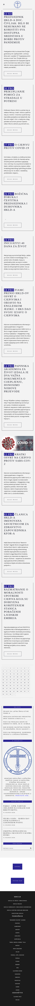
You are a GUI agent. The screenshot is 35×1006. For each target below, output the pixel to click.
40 (3, 682)
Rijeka (17, 961)
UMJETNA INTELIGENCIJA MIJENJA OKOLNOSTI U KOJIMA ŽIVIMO (17, 833)
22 (24, 674)
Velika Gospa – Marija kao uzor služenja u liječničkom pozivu (16, 821)
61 (21, 688)
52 (17, 685)
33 (6, 679)
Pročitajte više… (22, 795)
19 (13, 674)
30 (24, 677)
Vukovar (17, 983)
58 (10, 688)
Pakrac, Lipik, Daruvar (17, 955)
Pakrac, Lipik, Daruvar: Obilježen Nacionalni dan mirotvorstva (16, 808)
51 (13, 685)
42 (10, 682)
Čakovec (17, 923)
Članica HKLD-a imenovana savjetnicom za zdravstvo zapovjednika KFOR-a (16, 524)
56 (3, 688)
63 (28, 688)
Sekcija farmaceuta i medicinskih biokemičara (17, 907)
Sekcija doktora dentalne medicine (17, 910)
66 (10, 691)
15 (28, 671)
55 (28, 685)
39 (28, 679)
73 (6, 694)
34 (10, 679)
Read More (12, 73)
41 (6, 682)
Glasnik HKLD (17, 996)
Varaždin (17, 974)
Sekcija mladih (17, 904)
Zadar (17, 990)
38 (24, 679)
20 (17, 674)
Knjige (17, 999)
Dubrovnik (17, 926)
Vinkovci (17, 977)
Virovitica (17, 980)
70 (24, 691)
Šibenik (17, 964)
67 (13, 691)
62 (24, 688)
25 (6, 677)
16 (3, 674)
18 (10, 674)
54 (24, 685)
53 (21, 685)
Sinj (17, 967)
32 (3, 679)
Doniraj (17, 866)
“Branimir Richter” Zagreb (17, 920)
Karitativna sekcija (17, 913)
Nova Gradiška (17, 948)
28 (17, 677)
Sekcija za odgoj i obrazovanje (17, 900)
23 (28, 674)
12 (17, 671)
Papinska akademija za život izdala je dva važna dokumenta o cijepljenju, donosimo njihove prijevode (16, 378)
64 (3, 691)
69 (21, 691)
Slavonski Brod (17, 971)
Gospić (17, 932)
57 (6, 688)
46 (24, 682)
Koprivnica (17, 939)
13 (21, 671)
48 (3, 685)
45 (21, 682)
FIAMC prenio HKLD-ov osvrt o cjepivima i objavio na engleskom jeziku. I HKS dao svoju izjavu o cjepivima (17, 303)
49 (6, 685)
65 (6, 691)
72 (3, 694)
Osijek (17, 951)
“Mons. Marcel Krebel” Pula (17, 942)
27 (14, 677)
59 (14, 688)
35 (14, 679)
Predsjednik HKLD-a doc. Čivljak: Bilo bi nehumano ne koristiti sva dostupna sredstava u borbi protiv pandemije (16, 29)
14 (24, 671)
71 (28, 691)
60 (17, 688)
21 (21, 674)
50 (10, 685)
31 (28, 677)
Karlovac (17, 936)
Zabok (17, 986)
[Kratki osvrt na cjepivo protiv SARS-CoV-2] (17, 443)
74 (10, 694)
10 (10, 671)
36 (17, 679)
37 (21, 679)
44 (17, 682)
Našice (17, 945)
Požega (17, 958)
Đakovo (17, 929)
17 (6, 674)
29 (21, 677)
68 (17, 691)
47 (28, 682)
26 (10, 677)
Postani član (17, 880)
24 (3, 677)
